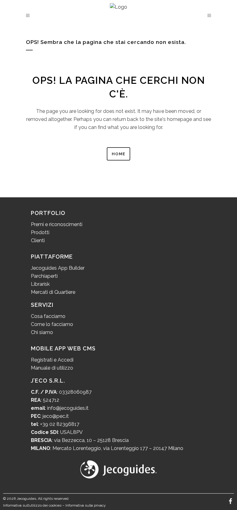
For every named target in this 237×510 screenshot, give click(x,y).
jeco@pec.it (56, 416)
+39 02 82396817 (59, 424)
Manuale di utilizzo (52, 368)
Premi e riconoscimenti (56, 224)
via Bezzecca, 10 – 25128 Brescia (91, 440)
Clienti (38, 240)
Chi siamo (42, 332)
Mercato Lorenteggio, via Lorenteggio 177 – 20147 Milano (117, 448)
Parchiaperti (44, 276)
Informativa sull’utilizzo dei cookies (32, 505)
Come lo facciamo (52, 324)
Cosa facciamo (48, 316)
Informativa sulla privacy (85, 505)
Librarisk (40, 284)
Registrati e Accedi (52, 360)
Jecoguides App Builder (58, 268)
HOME (118, 154)
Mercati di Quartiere (53, 292)
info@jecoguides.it (68, 408)
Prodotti (40, 232)
